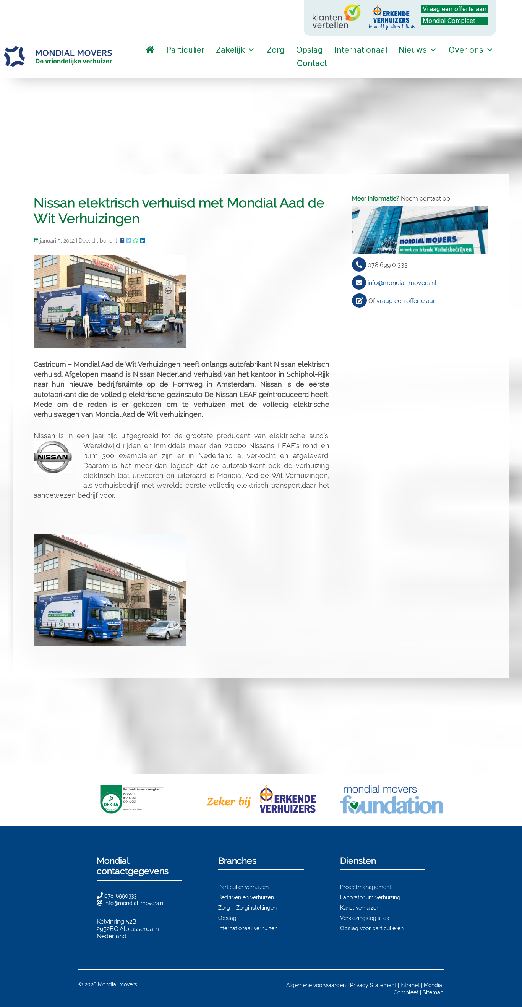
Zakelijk (230, 50)
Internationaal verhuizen (247, 928)
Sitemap (433, 992)
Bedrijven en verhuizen (246, 897)
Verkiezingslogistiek (364, 918)
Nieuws (413, 50)
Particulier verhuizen (243, 887)
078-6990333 (120, 895)
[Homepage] (150, 50)
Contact (312, 63)
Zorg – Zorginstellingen (247, 907)
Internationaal (360, 50)
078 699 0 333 (388, 265)
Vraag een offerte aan (454, 9)
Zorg (276, 50)
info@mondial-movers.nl (402, 283)
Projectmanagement (365, 887)
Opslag (309, 50)
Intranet (410, 985)
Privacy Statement (373, 985)
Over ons (466, 50)
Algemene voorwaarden (316, 985)
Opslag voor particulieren (372, 928)
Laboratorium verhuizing (370, 897)
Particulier (185, 50)
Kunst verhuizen (359, 907)
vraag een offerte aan (406, 300)
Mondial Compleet (449, 20)
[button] (340, 63)
